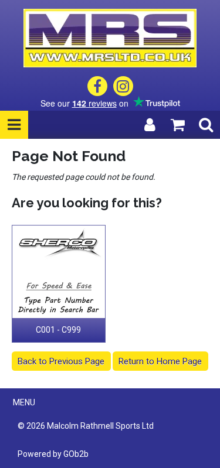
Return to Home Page (160, 361)
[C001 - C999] (59, 272)
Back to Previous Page (61, 361)
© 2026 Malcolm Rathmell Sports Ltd (86, 426)
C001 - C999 (58, 329)
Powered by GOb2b (53, 454)
